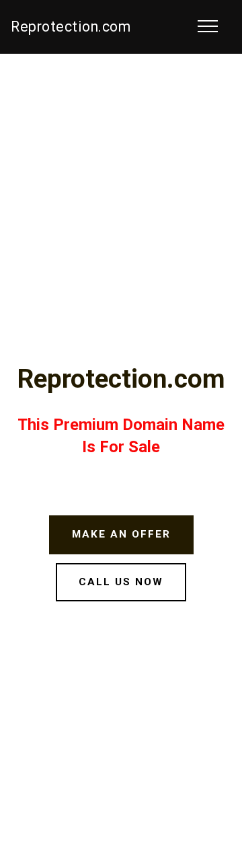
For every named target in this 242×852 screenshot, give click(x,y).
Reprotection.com (70, 26)
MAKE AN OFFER (121, 534)
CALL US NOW (121, 582)
